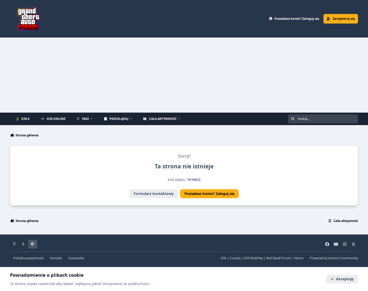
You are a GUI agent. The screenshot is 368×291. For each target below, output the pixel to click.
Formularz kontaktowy (154, 193)
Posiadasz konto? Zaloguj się (209, 193)
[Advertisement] (184, 75)
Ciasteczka (76, 258)
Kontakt (56, 258)
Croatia (235, 258)
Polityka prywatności (28, 258)
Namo (299, 258)
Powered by (334, 258)
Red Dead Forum (278, 258)
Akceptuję (344, 278)
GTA (224, 258)
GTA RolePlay (253, 258)
